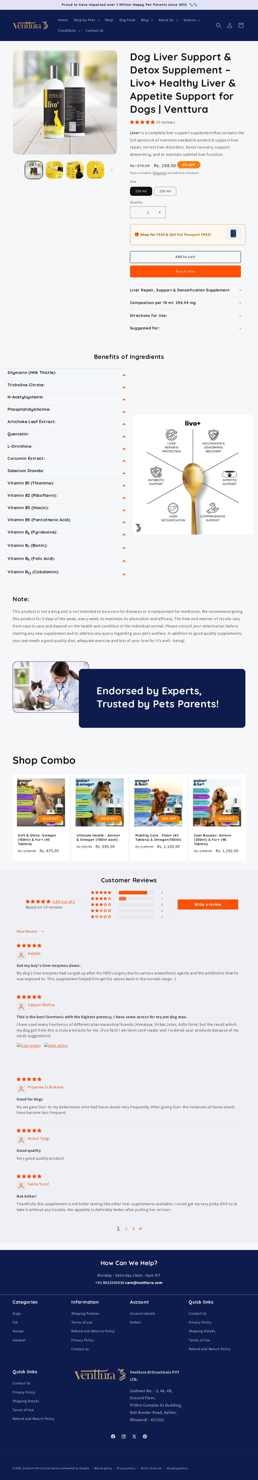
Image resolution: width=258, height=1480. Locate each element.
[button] (86, 20)
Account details (142, 1313)
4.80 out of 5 (63, 901)
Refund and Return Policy (210, 1349)
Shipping (159, 173)
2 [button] (126, 1229)
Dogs (17, 1313)
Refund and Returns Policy (93, 1331)
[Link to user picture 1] (29, 1055)
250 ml (165, 191)
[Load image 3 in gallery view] (75, 170)
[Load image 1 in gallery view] (34, 170)
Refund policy (103, 1468)
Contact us (80, 1349)
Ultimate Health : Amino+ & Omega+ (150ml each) (98, 837)
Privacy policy (126, 1468)
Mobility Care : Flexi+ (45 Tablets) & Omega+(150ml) (158, 837)
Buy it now (185, 271)
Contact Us (198, 1313)
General (19, 1340)
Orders (135, 1322)
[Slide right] (111, 170)
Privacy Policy (82, 1340)
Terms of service (151, 1468)
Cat (15, 1322)
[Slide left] (18, 170)
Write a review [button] (208, 904)
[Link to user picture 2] (56, 1055)
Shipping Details (202, 1331)
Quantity (136, 202)
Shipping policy (177, 1468)
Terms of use (81, 1322)
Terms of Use (199, 1340)
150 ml (141, 191)
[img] (29, 945)
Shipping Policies (85, 1313)
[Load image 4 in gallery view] (95, 170)
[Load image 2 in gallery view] (54, 170)
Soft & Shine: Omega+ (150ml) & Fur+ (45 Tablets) (37, 839)
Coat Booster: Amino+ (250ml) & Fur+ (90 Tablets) (213, 839)
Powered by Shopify (76, 1468)
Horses (18, 1331)
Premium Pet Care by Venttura (43, 1468)
